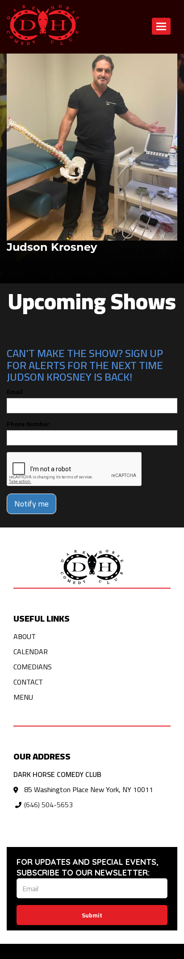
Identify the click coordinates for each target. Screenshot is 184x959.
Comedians (32, 666)
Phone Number (28, 424)
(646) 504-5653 (48, 804)
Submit (92, 915)
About (24, 636)
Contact (28, 682)
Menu (23, 697)
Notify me (31, 503)
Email (15, 392)
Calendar (30, 651)
